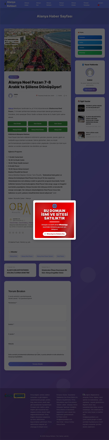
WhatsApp (82, 52)
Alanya (10, 108)
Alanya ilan (57, 129)
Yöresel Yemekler (86, 4)
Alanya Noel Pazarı (27, 256)
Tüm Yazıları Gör (90, 89)
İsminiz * (11, 324)
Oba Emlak (17, 123)
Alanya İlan (38, 4)
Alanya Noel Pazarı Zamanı (45, 256)
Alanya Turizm (61, 4)
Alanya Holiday (69, 422)
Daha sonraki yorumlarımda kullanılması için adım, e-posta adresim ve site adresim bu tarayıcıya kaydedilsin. (36, 356)
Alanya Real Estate (37, 129)
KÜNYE (65, 417)
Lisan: (101, 3)
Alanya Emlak (17, 129)
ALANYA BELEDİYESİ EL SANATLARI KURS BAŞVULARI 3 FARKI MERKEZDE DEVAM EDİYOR (93, 120)
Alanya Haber (27, 4)
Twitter (81, 42)
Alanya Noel (13, 256)
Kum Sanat (57, 123)
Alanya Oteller (73, 4)
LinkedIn (81, 47)
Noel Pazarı (60, 256)
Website (11, 344)
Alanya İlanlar (61, 424)
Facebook (82, 37)
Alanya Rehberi (11, 4)
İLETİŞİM (59, 417)
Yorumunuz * (12, 303)
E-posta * (11, 334)
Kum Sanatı (37, 123)
